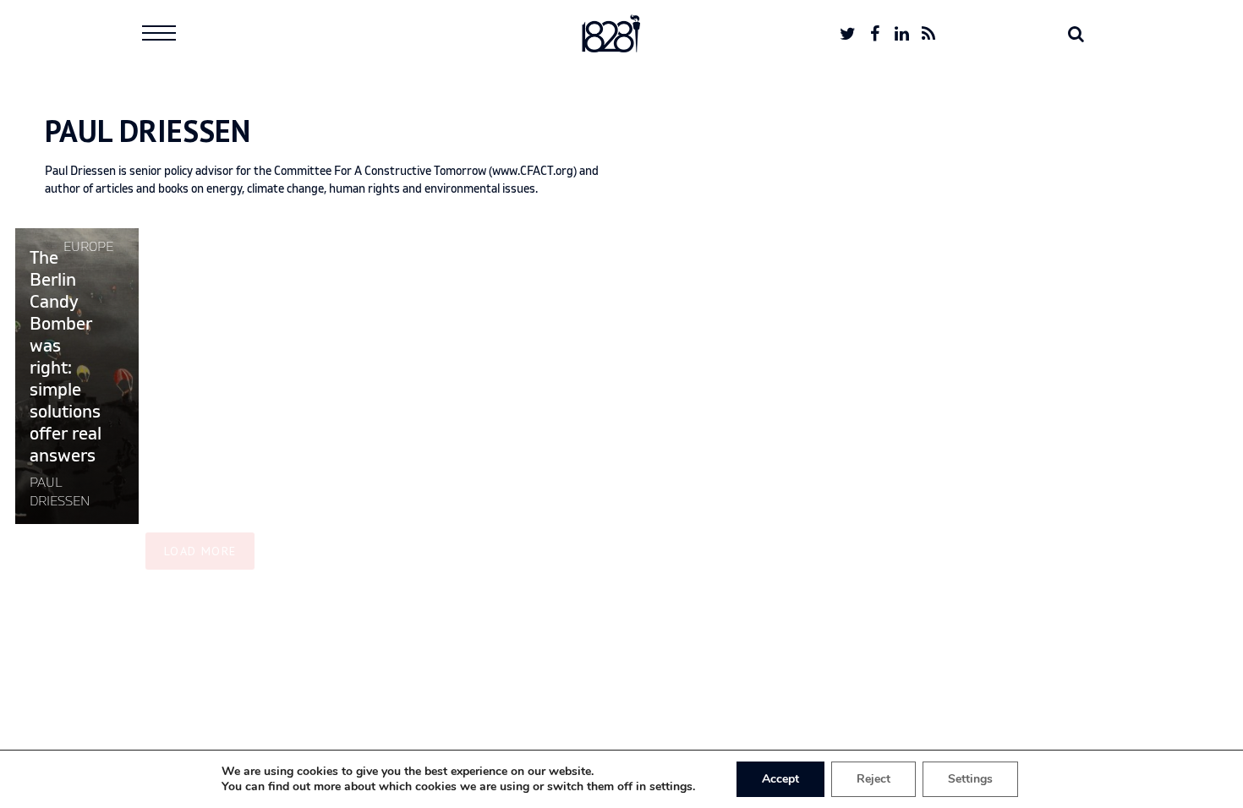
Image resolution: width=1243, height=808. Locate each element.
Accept (780, 779)
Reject (873, 779)
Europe (88, 246)
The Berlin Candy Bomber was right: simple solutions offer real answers (65, 357)
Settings (970, 779)
